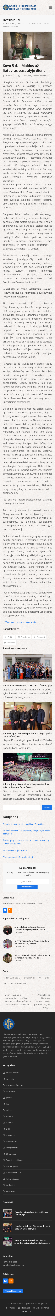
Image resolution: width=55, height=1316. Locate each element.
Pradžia (12, 1308)
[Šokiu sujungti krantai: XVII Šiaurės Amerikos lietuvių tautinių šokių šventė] (27, 766)
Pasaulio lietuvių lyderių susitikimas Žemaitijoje (27, 685)
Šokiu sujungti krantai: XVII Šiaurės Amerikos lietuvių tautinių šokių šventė (26, 785)
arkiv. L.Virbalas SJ (12, 977)
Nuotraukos (11, 1141)
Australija (10, 1079)
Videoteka (10, 1191)
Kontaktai (29, 1311)
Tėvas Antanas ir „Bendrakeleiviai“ (18, 857)
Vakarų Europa (13, 1179)
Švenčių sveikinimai (14, 1160)
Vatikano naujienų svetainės (20, 622)
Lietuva (9, 1122)
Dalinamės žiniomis (14, 1085)
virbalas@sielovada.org (13, 1265)
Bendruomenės (42, 1308)
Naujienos (10, 1135)
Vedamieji (10, 1185)
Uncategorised (12, 1166)
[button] (50, 7)
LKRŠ (47, 977)
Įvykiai (9, 1097)
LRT (5, 983)
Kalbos (9, 1110)
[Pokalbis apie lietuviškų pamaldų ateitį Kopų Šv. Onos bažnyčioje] (27, 715)
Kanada (9, 1116)
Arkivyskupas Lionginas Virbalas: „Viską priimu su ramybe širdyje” (42, 1001)
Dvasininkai (26, 75)
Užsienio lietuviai (39, 75)
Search (47, 807)
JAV (40, 977)
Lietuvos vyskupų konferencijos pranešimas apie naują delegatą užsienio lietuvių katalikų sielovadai (17, 1000)
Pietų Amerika (12, 1147)
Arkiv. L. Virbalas (13, 1072)
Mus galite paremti (13, 1291)
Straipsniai (11, 1154)
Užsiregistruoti (27, 887)
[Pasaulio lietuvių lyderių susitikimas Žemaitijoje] (27, 667)
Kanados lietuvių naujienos (15, 850)
